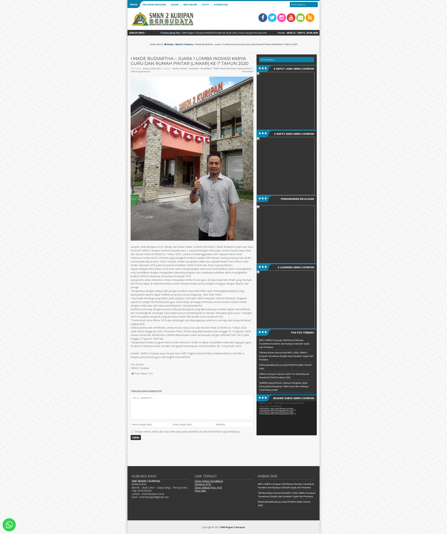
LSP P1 (205, 4)
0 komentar (247, 71)
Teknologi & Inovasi (140, 71)
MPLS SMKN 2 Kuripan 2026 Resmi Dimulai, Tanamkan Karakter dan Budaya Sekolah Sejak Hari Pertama (284, 344)
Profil (134, 4)
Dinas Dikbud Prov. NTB (208, 487)
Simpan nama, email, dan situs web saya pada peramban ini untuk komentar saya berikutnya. (187, 431)
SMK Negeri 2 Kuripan (232, 527)
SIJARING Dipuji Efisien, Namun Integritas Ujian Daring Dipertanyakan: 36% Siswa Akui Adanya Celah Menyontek (284, 386)
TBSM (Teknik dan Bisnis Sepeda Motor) (232, 68)
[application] (287, 418)
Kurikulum (194, 68)
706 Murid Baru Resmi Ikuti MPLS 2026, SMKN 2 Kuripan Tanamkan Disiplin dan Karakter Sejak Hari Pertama (286, 356)
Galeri (175, 4)
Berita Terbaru (184, 44)
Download (221, 4)
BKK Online (190, 4)
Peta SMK (201, 490)
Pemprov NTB (203, 484)
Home (170, 44)
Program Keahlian (154, 4)
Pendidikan (205, 68)
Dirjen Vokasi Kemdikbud (209, 481)
